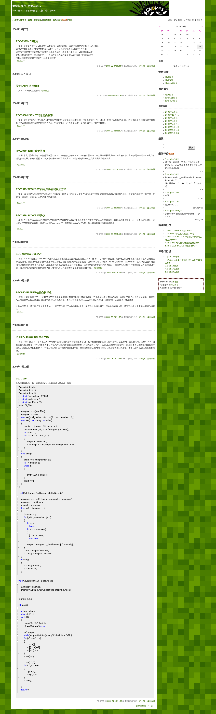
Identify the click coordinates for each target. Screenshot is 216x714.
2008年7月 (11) (172, 124)
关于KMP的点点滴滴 (27, 86)
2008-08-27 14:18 (113, 169)
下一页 (150, 706)
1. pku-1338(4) (172, 257)
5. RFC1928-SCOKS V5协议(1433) (181, 246)
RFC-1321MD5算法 (27, 41)
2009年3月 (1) (171, 112)
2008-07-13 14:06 (114, 701)
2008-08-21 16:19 (113, 273)
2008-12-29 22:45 (114, 95)
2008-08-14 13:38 (113, 359)
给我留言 (169, 94)
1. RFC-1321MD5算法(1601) (178, 230)
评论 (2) (142, 273)
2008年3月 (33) (172, 133)
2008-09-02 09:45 (113, 131)
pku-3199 (21, 378)
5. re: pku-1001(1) (173, 210)
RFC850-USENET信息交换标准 (33, 292)
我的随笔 (169, 77)
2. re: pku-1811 (172, 174)
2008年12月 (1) (172, 115)
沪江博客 (174, 285)
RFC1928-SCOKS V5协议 (30, 215)
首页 (30, 20)
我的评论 (169, 80)
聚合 (60, 20)
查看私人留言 (171, 101)
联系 (55, 20)
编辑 (149, 66)
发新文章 (47, 20)
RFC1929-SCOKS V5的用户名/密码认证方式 (41, 189)
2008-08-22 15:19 (113, 234)
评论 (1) (142, 208)
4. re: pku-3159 (172, 201)
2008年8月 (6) (171, 121)
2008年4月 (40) (172, 130)
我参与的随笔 (171, 83)
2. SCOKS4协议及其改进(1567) (179, 234)
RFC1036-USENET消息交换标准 (34, 115)
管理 (70, 20)
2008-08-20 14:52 (113, 317)
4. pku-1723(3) (172, 269)
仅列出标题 (141, 706)
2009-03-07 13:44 (113, 66)
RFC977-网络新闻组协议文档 (32, 337)
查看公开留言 (171, 98)
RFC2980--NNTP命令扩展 (30, 150)
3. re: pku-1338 (172, 192)
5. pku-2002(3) (172, 272)
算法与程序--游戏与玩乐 (26, 6)
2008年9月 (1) (171, 118)
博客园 (175, 282)
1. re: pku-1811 (172, 159)
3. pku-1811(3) (172, 266)
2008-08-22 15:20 (113, 208)
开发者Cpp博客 (19, 20)
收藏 (153, 66)
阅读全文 (21, 61)
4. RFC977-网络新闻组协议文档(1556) (182, 243)
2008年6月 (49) (172, 127)
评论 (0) (142, 66)
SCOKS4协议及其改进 (29, 254)
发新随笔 (38, 20)
